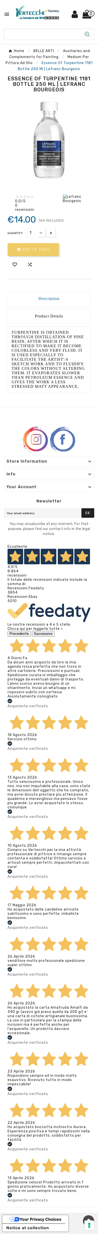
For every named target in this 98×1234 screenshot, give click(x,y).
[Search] (87, 34)
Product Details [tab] (49, 316)
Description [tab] (49, 298)
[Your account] (75, 16)
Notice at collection (27, 1227)
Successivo (43, 634)
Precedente (19, 634)
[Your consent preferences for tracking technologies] (89, 1225)
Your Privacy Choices (40, 1219)
